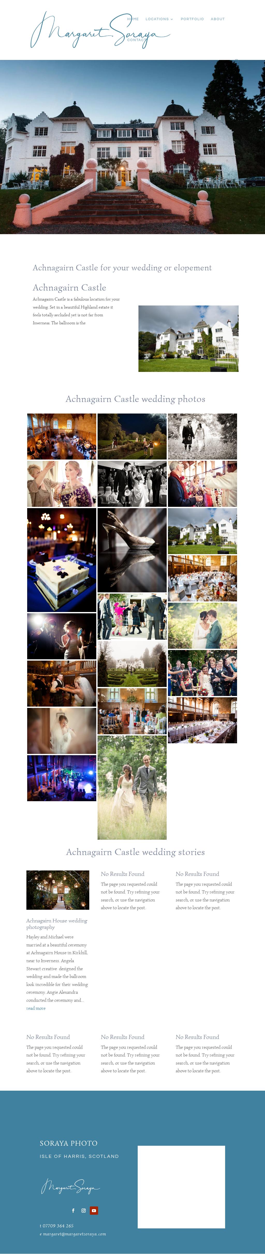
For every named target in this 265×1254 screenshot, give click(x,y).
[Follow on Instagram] (83, 1210)
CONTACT (136, 40)
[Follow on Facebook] (73, 1210)
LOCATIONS (157, 19)
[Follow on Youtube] (94, 1210)
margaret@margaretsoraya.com (74, 1234)
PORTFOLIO (192, 19)
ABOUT (218, 19)
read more (36, 1008)
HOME (133, 19)
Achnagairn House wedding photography (56, 923)
